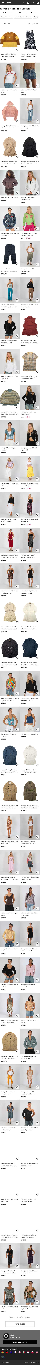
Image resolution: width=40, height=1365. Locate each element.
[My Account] (27, 2)
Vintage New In (6, 17)
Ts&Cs (37, 1362)
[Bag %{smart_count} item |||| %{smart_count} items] (37, 2)
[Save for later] (17, 49)
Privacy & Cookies (29, 1362)
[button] (2, 1352)
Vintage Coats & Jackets (23, 17)
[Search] (23, 2)
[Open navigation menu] (3, 2)
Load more (20, 1324)
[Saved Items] (32, 2)
